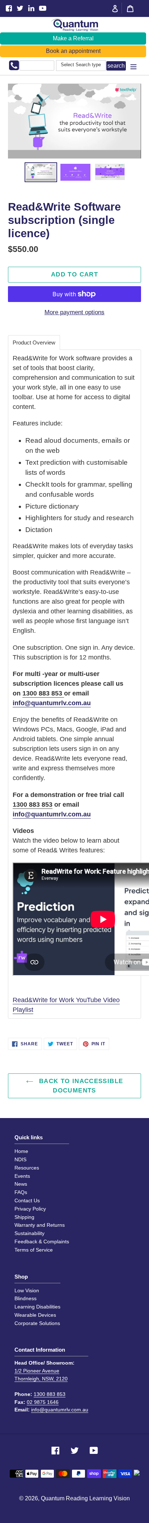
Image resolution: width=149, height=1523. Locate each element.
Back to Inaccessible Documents (80, 1086)
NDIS (20, 1159)
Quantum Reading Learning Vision (85, 1498)
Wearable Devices (35, 1315)
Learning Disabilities (37, 1307)
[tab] (34, 342)
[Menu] (133, 66)
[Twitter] (20, 8)
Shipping (24, 1217)
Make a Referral (73, 38)
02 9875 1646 (43, 1402)
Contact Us (27, 1200)
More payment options (74, 312)
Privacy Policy (30, 1209)
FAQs (20, 1192)
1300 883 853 (43, 693)
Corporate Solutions (37, 1323)
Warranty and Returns (39, 1225)
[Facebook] (9, 8)
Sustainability (29, 1233)
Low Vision (26, 1290)
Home (21, 1151)
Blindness (25, 1298)
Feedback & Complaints (41, 1241)
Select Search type (81, 64)
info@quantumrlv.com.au (52, 703)
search (116, 66)
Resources (26, 1168)
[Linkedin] (31, 8)
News (20, 1184)
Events (22, 1176)
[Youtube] (42, 8)
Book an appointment (73, 51)
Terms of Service (33, 1250)
